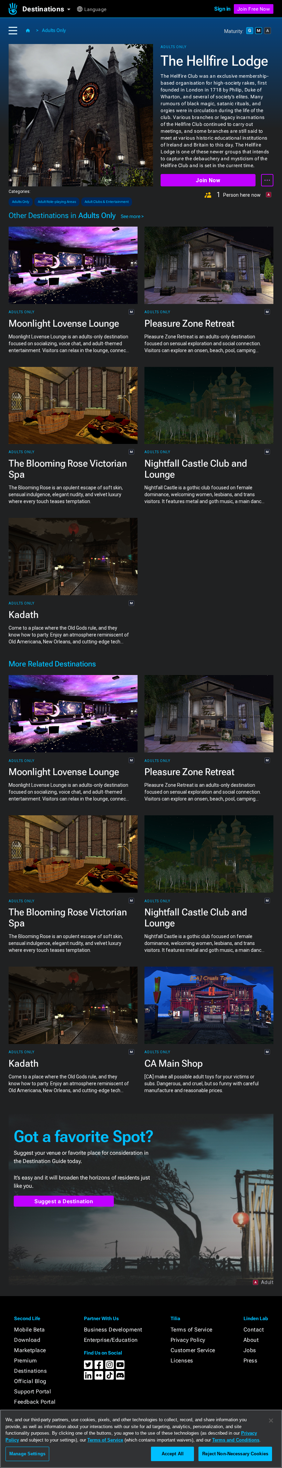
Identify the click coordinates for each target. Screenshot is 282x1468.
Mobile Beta (29, 1329)
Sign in (222, 9)
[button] (49, 9)
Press (250, 1360)
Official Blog (30, 1381)
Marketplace (30, 1350)
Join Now (208, 180)
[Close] (271, 1420)
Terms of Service (192, 1329)
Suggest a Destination (63, 1201)
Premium (25, 1360)
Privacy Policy (188, 1340)
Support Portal (32, 1391)
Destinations (30, 1371)
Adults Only (54, 30)
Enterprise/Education (111, 1340)
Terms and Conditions (235, 1440)
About (251, 1340)
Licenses (182, 1360)
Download (27, 1340)
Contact (253, 1329)
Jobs (249, 1350)
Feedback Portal (35, 1402)
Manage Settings (27, 1453)
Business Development (113, 1329)
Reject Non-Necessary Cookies (235, 1453)
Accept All (173, 1453)
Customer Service (193, 1350)
